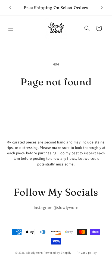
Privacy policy (87, 253)
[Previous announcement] (10, 8)
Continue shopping (56, 102)
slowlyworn (34, 253)
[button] (11, 28)
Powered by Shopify (58, 253)
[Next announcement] (102, 8)
